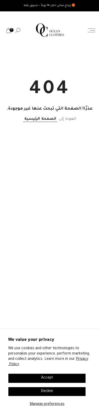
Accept (47, 378)
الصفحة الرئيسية (40, 119)
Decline (47, 391)
